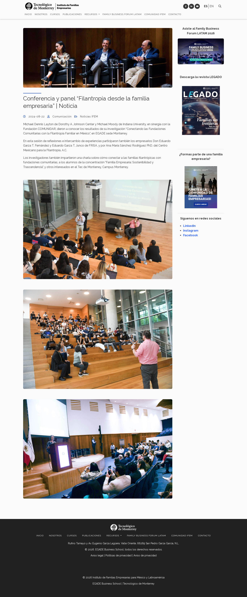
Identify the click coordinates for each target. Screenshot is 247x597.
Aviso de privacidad (145, 555)
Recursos (91, 14)
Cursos (55, 14)
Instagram (190, 230)
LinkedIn (189, 226)
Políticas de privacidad (118, 555)
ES (206, 6)
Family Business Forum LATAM (122, 14)
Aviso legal (97, 555)
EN (212, 6)
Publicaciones (72, 14)
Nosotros (41, 14)
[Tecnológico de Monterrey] (52, 6)
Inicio (28, 14)
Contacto (175, 14)
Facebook (190, 235)
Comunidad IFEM (155, 14)
